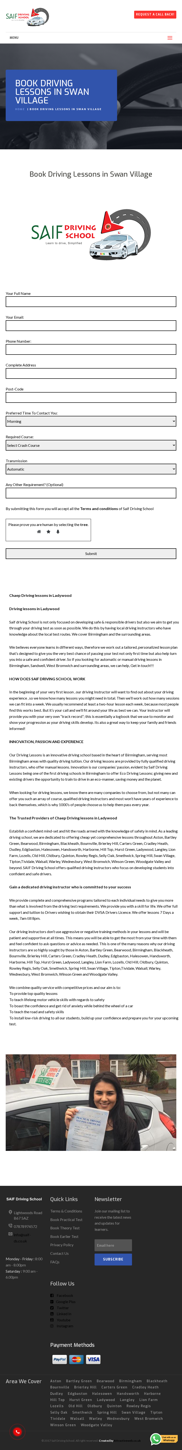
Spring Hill (107, 1412)
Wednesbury (118, 1418)
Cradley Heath (145, 1387)
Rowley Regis (139, 1406)
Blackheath (157, 1381)
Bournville (59, 1387)
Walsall (77, 1418)
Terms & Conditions (66, 1211)
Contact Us (59, 1253)
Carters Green (114, 1387)
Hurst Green (80, 1400)
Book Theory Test (65, 1228)
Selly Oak (59, 1412)
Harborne (152, 1394)
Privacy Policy (61, 1244)
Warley (95, 1418)
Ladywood (106, 1400)
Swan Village (134, 1412)
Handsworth (128, 1394)
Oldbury (94, 1406)
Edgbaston (77, 1394)
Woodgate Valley (96, 1425)
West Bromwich (148, 1418)
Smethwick (82, 1412)
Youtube (63, 1320)
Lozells (57, 1406)
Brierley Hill (85, 1387)
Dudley (56, 1394)
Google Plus (66, 1301)
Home (20, 109)
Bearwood (105, 1381)
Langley (127, 1400)
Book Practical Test (66, 1219)
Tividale (57, 1418)
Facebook (64, 1295)
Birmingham (130, 1381)
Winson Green (63, 1425)
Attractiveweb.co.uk (127, 1440)
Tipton (156, 1412)
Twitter (62, 1307)
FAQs (54, 1262)
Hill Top (57, 1400)
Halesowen (102, 1394)
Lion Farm (148, 1400)
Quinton (114, 1406)
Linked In (63, 1313)
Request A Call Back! (155, 14)
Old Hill (75, 1406)
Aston (55, 1381)
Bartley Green (79, 1381)
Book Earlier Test (64, 1236)
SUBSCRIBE (113, 1259)
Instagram (64, 1325)
